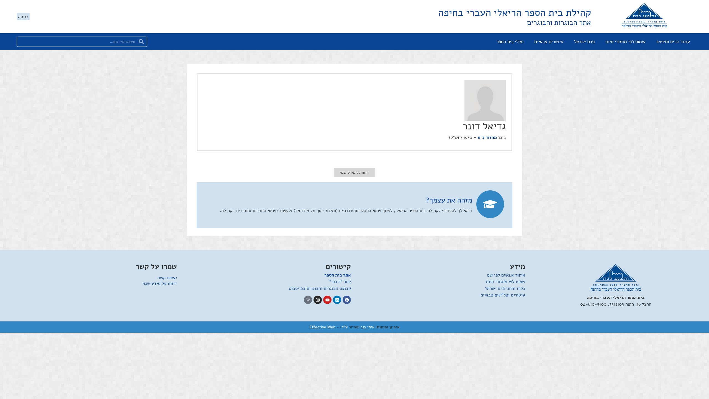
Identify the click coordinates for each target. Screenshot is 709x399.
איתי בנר (367, 327)
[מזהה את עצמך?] (490, 204)
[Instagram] (318, 300)
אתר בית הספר (337, 275)
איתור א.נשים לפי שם (506, 275)
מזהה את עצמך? (449, 200)
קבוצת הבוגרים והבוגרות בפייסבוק (320, 288)
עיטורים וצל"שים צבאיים (503, 295)
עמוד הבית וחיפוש (673, 41)
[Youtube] (327, 300)
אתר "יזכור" (340, 282)
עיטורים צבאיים (548, 41)
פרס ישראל (584, 41)
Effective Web (322, 327)
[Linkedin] (337, 300)
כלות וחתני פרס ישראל (505, 288)
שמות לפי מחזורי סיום (625, 41)
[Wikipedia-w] (308, 300)
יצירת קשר (167, 278)
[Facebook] (347, 300)
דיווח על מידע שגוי (159, 283)
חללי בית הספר (509, 41)
